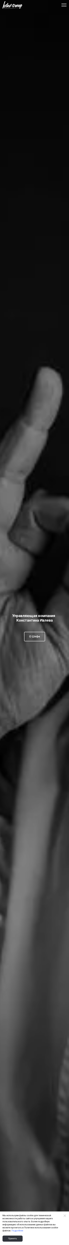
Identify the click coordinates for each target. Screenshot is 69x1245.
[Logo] (12, 5)
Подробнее (17, 1230)
